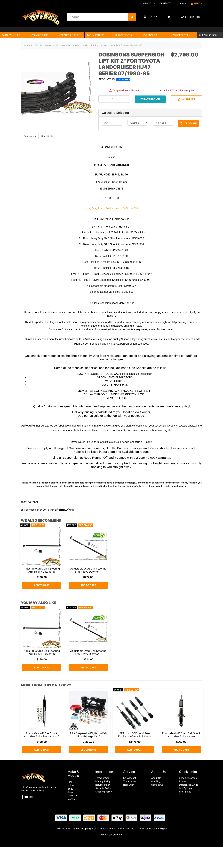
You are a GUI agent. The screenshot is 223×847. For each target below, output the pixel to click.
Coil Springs (185, 788)
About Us (156, 777)
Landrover (72, 795)
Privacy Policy (102, 781)
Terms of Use (102, 777)
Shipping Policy (103, 791)
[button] (150, 16)
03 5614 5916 (192, 17)
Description (30, 136)
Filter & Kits (185, 791)
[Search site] (132, 17)
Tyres (182, 795)
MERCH (198, 3)
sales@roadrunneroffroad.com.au (38, 787)
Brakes (182, 781)
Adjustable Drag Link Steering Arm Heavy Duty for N (42, 570)
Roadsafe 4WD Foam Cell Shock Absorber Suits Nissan (181, 735)
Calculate (189, 123)
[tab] (30, 136)
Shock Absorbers (188, 777)
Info (72, 509)
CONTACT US (167, 3)
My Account (129, 777)
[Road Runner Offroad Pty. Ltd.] (42, 15)
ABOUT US (149, 3)
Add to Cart (41, 585)
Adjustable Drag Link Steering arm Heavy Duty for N (88, 570)
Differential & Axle (188, 784)
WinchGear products (111, 834)
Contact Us (157, 784)
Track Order (129, 781)
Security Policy (103, 788)
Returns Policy (103, 784)
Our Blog (155, 781)
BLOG (182, 3)
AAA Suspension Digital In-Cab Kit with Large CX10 (88, 735)
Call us (162, 90)
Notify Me (189, 90)
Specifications (48, 136)
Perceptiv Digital (158, 828)
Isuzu (70, 788)
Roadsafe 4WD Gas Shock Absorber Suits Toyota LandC (41, 735)
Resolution (128, 784)
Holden (71, 785)
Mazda (71, 799)
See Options (88, 749)
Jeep (70, 792)
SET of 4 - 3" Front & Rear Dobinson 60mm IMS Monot (134, 735)
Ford (69, 781)
